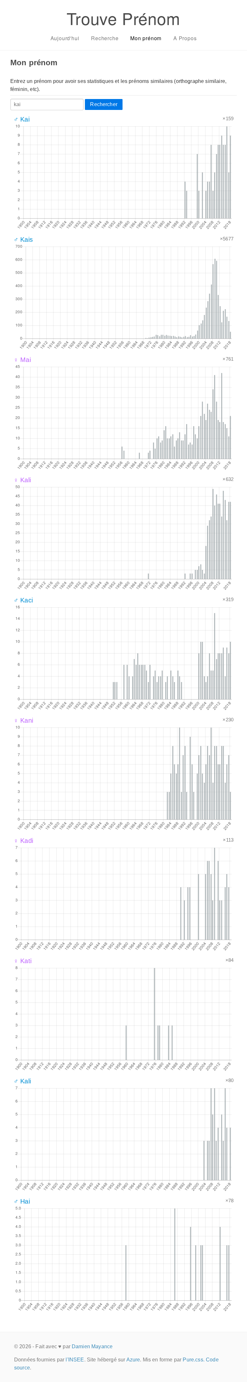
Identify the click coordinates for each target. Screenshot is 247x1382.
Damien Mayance (92, 1346)
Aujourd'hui (64, 38)
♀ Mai (22, 359)
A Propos (185, 38)
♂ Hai (22, 1201)
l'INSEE (75, 1359)
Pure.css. (193, 1359)
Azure (133, 1359)
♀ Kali (22, 479)
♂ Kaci (23, 600)
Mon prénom (145, 38)
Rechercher (103, 104)
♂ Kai (22, 119)
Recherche (104, 38)
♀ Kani (23, 720)
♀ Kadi (23, 840)
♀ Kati (23, 960)
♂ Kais (23, 239)
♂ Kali (22, 1081)
